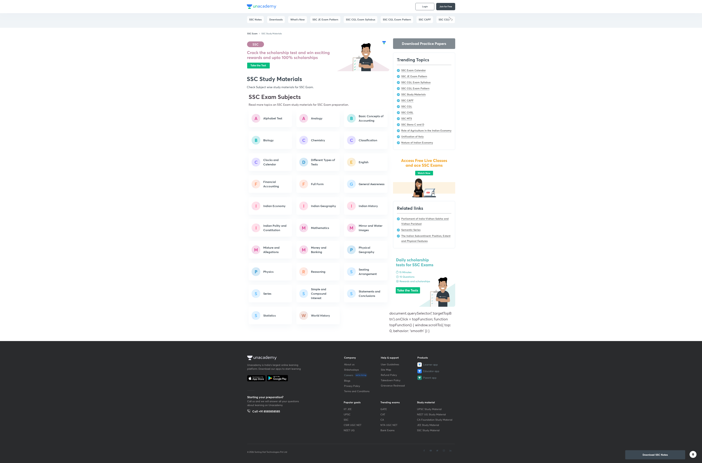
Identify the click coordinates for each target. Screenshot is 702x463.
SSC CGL (444, 19)
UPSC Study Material (429, 409)
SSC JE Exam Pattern (325, 19)
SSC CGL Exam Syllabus (360, 19)
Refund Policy (389, 375)
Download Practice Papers (424, 43)
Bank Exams (387, 430)
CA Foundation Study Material (434, 419)
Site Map (386, 369)
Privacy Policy (352, 386)
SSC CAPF (425, 19)
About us (349, 364)
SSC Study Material (428, 430)
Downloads (276, 19)
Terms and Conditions (356, 391)
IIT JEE (348, 409)
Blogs (347, 380)
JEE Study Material (428, 425)
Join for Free (445, 6)
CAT (382, 414)
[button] (452, 19)
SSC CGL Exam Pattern (397, 19)
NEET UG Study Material (431, 414)
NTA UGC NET (388, 425)
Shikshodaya (351, 369)
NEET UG (349, 430)
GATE (383, 409)
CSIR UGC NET (352, 425)
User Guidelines (390, 364)
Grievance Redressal (393, 385)
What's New (297, 19)
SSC (346, 419)
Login (425, 6)
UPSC (347, 414)
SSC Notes (255, 19)
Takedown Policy (390, 380)
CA (382, 419)
